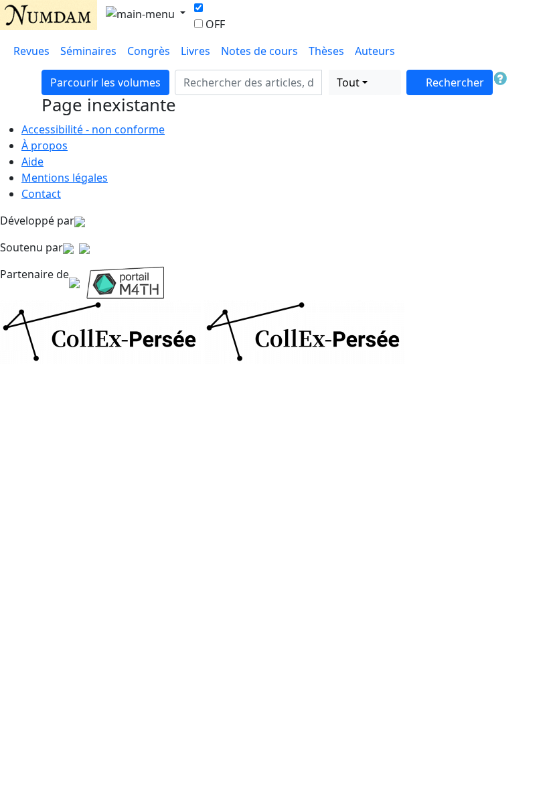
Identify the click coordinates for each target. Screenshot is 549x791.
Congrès (148, 51)
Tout (348, 82)
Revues (31, 51)
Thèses (326, 51)
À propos (44, 145)
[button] (325, 82)
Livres (195, 51)
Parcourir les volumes (105, 82)
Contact (41, 193)
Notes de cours (259, 51)
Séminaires (88, 51)
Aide (32, 161)
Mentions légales (64, 177)
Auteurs (375, 51)
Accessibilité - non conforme (93, 129)
